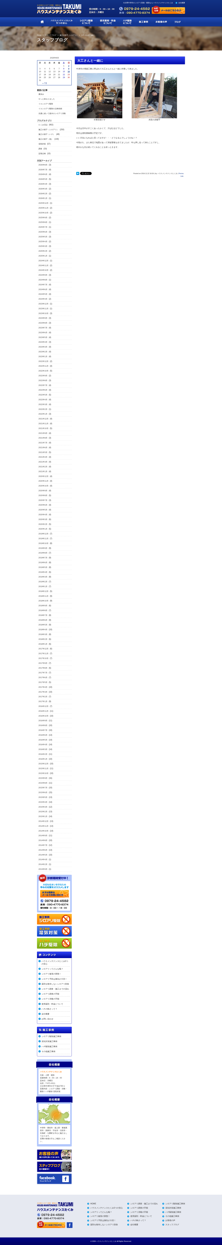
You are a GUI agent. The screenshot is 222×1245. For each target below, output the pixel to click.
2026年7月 (43, 170)
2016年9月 (43, 721)
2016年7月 (43, 730)
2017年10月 (43, 658)
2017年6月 (43, 677)
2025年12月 (43, 203)
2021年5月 (43, 452)
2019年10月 (43, 543)
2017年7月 (43, 673)
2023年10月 (43, 313)
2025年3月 (43, 246)
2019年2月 (43, 582)
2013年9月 (43, 869)
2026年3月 (43, 189)
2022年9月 (43, 376)
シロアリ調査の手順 (50, 994)
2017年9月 (43, 663)
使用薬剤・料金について (52, 1004)
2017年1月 (43, 701)
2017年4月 (43, 687)
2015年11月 (43, 768)
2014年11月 (43, 826)
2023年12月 (43, 304)
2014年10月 (43, 831)
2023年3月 (43, 347)
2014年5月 (43, 855)
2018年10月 (43, 601)
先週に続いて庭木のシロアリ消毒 (52, 113)
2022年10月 (43, 371)
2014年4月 (43, 859)
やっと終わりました (47, 99)
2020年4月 (43, 515)
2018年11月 (43, 596)
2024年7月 (43, 285)
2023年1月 (43, 356)
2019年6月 (43, 562)
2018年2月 (43, 639)
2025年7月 (43, 227)
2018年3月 (43, 634)
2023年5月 (43, 337)
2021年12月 (43, 419)
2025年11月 (43, 208)
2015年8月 (43, 783)
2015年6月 (43, 792)
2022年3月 (43, 404)
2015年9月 (43, 778)
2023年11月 (43, 309)
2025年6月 (43, 232)
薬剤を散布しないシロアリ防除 (55, 984)
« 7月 (44, 83)
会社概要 (181, 3)
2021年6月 (43, 447)
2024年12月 (43, 261)
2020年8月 (43, 495)
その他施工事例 (48, 1051)
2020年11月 (43, 481)
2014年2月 (43, 864)
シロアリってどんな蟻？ (52, 969)
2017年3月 (43, 692)
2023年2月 (43, 352)
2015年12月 (43, 764)
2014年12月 (43, 821)
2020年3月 (43, 519)
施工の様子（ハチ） (47, 134)
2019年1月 (43, 586)
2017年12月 (43, 649)
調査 (40, 149)
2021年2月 (43, 467)
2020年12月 (43, 476)
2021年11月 (43, 424)
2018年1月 (43, 644)
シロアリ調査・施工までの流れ (55, 989)
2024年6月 (43, 289)
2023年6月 (43, 333)
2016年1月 (43, 759)
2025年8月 (43, 222)
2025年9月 (43, 218)
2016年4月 (43, 745)
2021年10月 (43, 428)
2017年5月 (43, 682)
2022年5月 (43, 395)
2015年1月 (43, 816)
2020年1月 (43, 529)
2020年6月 (43, 505)
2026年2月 (43, 194)
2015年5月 (43, 797)
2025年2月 (43, 251)
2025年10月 (43, 213)
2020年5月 (43, 510)
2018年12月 (43, 591)
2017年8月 (43, 668)
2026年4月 (43, 184)
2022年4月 (43, 400)
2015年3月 (43, 807)
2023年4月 (43, 342)
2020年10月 (43, 486)
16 (69, 72)
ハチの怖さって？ (49, 1009)
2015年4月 (43, 802)
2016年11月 (43, 711)
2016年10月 (43, 716)
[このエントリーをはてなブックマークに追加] (77, 173)
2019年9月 (43, 548)
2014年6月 (43, 850)
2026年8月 (43, 165)
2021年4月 (43, 457)
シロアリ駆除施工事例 (51, 1036)
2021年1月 (43, 471)
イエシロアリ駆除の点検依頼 (50, 109)
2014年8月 (43, 840)
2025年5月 (43, 237)
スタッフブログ (172, 1224)
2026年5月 (43, 179)
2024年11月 (43, 265)
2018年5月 (43, 625)
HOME (93, 1204)
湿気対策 (42, 144)
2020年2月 (43, 524)
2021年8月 (43, 438)
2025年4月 (43, 242)
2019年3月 (43, 577)
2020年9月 (43, 491)
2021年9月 (43, 433)
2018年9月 (43, 606)
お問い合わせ (47, 1019)
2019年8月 (43, 553)
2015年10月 (43, 773)
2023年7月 (43, 328)
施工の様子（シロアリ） (48, 130)
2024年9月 (43, 275)
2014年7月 (43, 845)
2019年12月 (43, 534)
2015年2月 (43, 812)
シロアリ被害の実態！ (51, 974)
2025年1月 (43, 256)
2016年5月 (43, 740)
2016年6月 (43, 735)
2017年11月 (43, 653)
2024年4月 (43, 299)
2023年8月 (43, 323)
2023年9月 (43, 318)
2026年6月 (43, 174)
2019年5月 (43, 567)
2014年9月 (43, 836)
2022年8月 (43, 380)
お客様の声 (170, 1220)
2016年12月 (43, 706)
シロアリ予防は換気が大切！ (54, 979)
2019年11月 (43, 539)
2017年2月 (43, 697)
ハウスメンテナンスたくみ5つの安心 (55, 962)
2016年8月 (43, 725)
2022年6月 (43, 390)
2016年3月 (43, 749)
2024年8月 (43, 280)
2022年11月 (43, 366)
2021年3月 (43, 462)
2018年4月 (43, 630)
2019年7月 (43, 558)
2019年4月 (43, 572)
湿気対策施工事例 (49, 1041)
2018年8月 (43, 610)
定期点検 (42, 153)
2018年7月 (43, 615)
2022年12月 (43, 361)
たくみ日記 (43, 125)
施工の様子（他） (46, 139)
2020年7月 (43, 500)
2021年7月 (43, 443)
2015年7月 (43, 788)
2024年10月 (43, 270)
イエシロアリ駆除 (46, 104)
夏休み (41, 94)
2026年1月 (43, 198)
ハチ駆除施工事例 (49, 1046)
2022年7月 (43, 385)
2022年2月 (43, 409)
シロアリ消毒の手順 (50, 999)
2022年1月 (43, 414)
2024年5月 (43, 294)
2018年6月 (43, 620)
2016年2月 (43, 754)
